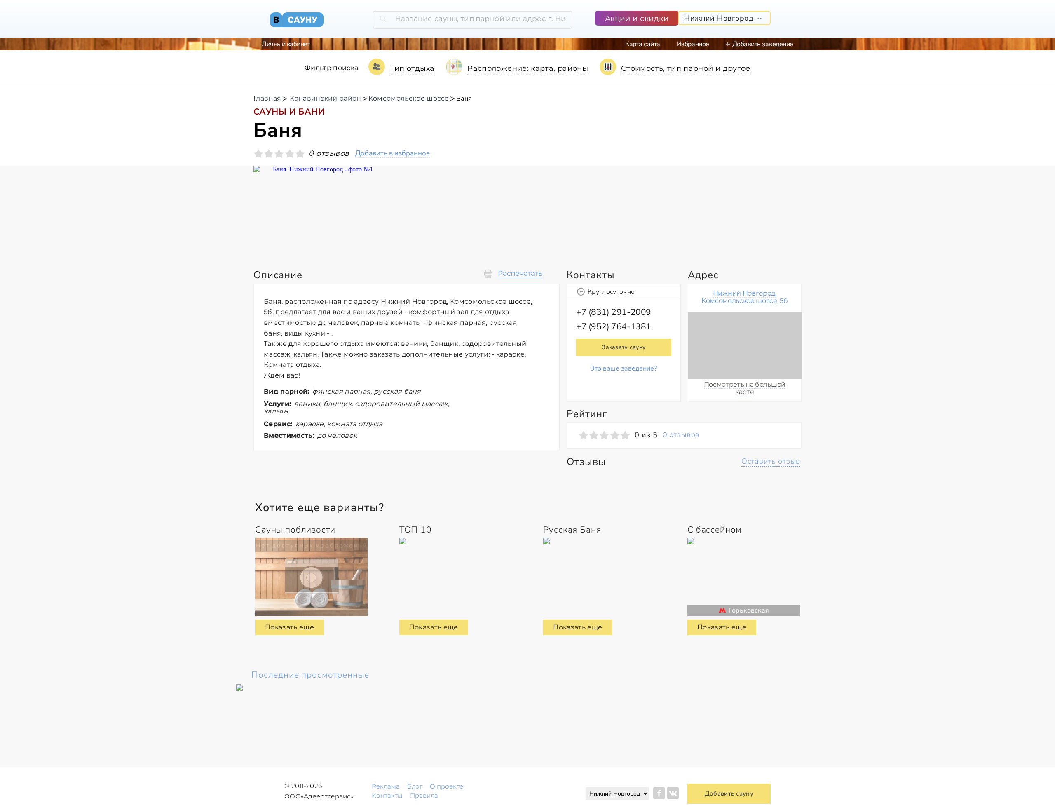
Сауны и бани (289, 111)
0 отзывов (681, 435)
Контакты (387, 795)
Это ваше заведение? (623, 368)
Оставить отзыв (770, 461)
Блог (414, 786)
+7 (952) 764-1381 (613, 326)
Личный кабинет (286, 44)
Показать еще (289, 627)
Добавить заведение (762, 44)
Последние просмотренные (310, 675)
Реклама (386, 786)
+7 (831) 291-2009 (613, 312)
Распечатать (520, 273)
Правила (424, 795)
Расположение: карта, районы (527, 68)
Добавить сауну (729, 793)
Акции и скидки (637, 18)
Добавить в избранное (392, 153)
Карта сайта (642, 44)
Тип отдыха (412, 68)
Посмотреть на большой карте (744, 388)
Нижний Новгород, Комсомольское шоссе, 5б (744, 297)
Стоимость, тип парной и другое (685, 68)
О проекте (446, 786)
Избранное (693, 44)
